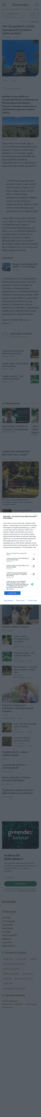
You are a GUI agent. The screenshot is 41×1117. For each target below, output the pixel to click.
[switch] (33, 559)
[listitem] (20, 554)
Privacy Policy (32, 600)
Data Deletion (8, 600)
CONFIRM (12, 593)
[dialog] (20, 558)
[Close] (37, 517)
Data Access (20, 600)
